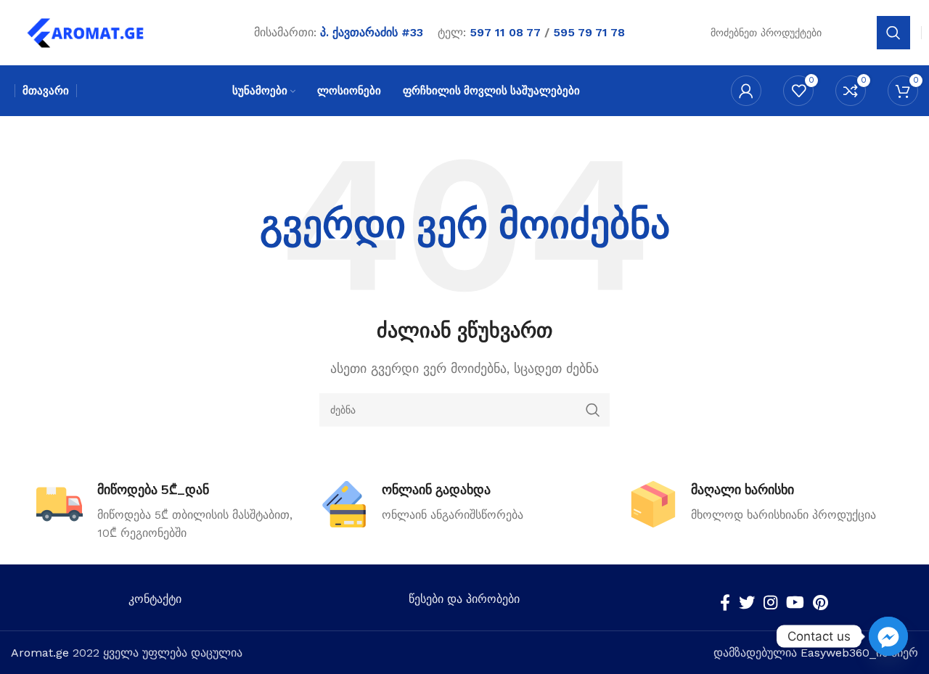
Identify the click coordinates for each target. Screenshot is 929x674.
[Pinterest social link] (820, 602)
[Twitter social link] (746, 602)
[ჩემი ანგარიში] (746, 90)
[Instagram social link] (770, 602)
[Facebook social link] (725, 602)
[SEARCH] (893, 32)
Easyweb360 (835, 652)
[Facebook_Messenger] (888, 636)
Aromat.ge (40, 652)
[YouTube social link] (795, 602)
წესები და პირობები (464, 599)
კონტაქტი (154, 599)
